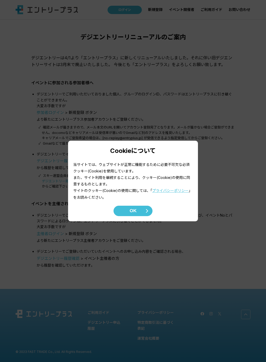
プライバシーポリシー (170, 190)
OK (133, 210)
